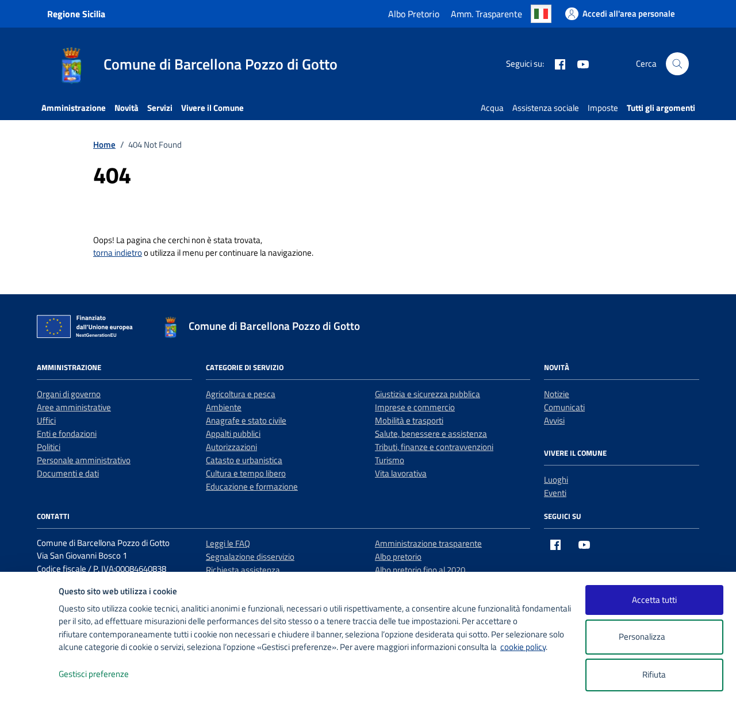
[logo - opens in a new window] (29, 683)
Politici (48, 446)
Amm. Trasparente (486, 14)
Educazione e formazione (252, 486)
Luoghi (556, 479)
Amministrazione (73, 107)
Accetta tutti (654, 599)
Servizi (159, 107)
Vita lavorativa (401, 473)
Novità (126, 107)
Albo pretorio (398, 556)
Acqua (492, 107)
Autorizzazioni (231, 446)
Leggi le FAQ (228, 543)
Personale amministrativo (84, 460)
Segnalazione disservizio (250, 556)
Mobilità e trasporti (409, 420)
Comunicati (564, 407)
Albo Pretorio (413, 14)
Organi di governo (69, 394)
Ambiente (223, 407)
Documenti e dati (68, 473)
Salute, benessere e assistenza (431, 433)
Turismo (389, 460)
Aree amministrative (74, 407)
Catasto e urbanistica (244, 460)
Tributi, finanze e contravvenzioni (434, 446)
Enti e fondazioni (67, 433)
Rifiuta (654, 674)
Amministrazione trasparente (428, 543)
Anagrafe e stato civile (246, 420)
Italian (541, 14)
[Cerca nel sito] (677, 63)
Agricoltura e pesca (240, 394)
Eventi (555, 492)
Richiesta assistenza (243, 569)
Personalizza (642, 636)
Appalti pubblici (233, 433)
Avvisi (554, 420)
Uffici (46, 420)
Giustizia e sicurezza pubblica (427, 394)
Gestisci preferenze (94, 673)
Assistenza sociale (545, 107)
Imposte (603, 107)
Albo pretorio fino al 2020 (420, 569)
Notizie (556, 394)
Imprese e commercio (415, 407)
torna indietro (117, 252)
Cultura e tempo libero (246, 473)
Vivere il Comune (212, 107)
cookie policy (523, 646)
